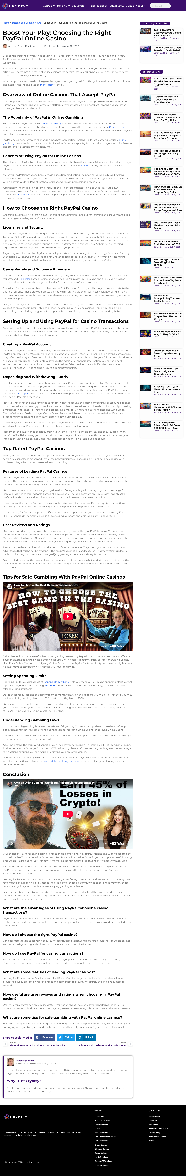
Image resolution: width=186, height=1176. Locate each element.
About (139, 5)
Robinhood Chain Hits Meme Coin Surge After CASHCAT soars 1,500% (167, 171)
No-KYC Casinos (101, 1157)
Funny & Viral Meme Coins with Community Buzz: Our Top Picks (167, 117)
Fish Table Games (101, 1141)
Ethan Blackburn (25, 1060)
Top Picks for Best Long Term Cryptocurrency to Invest (167, 153)
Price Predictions (101, 1125)
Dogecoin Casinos (102, 1165)
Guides (130, 5)
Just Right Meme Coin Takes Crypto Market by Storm (167, 353)
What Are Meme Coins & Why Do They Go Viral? (167, 333)
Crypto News (100, 1117)
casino (84, 165)
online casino (47, 84)
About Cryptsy (154, 1117)
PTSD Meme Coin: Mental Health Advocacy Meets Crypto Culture (168, 81)
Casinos (47, 5)
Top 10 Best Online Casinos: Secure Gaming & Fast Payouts (167, 32)
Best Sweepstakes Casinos (105, 1137)
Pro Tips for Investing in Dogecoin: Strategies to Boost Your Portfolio (167, 135)
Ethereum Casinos (102, 1149)
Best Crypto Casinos (103, 1121)
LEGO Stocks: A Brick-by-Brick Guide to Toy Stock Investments (168, 280)
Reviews (62, 5)
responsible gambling (56, 682)
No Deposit (23, 393)
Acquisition (153, 1125)
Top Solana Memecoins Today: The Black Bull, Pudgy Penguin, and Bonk (168, 207)
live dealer (24, 279)
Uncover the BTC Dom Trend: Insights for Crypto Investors (166, 371)
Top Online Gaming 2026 (158, 1129)
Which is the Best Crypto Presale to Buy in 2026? (167, 49)
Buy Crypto (78, 5)
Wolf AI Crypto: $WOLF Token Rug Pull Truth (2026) (166, 262)
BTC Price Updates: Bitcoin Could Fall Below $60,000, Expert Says (167, 425)
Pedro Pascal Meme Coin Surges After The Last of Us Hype (167, 316)
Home (6, 22)
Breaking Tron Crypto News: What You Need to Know (167, 389)
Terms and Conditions (157, 1137)
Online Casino (117, 127)
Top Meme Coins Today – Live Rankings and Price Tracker (167, 225)
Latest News (117, 5)
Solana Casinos (101, 1153)
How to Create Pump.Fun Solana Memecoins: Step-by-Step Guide (168, 189)
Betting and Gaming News (26, 22)
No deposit (23, 194)
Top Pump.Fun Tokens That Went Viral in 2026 (167, 243)
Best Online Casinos (102, 1133)
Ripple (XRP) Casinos (103, 1161)
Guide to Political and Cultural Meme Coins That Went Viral (166, 99)
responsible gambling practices (61, 761)
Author (151, 1141)
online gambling (51, 123)
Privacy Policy (154, 1133)
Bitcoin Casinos (101, 1145)
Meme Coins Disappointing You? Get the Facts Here (167, 298)
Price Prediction (98, 5)
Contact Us (153, 1121)
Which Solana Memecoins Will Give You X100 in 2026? (168, 407)
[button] (44, 1037)
